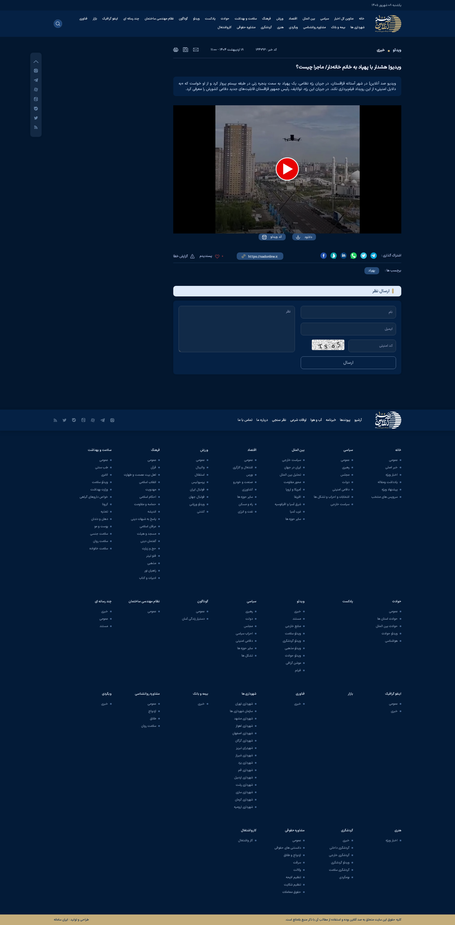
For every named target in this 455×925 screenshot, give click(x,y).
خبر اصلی (391, 467)
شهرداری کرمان (244, 799)
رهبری (345, 467)
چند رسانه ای (131, 18)
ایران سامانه (61, 919)
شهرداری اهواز (244, 726)
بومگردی (344, 877)
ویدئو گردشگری (292, 641)
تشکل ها (247, 655)
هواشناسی (391, 641)
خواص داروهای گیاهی (94, 497)
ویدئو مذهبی (293, 648)
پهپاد (371, 270)
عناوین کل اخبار (344, 18)
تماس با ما (245, 420)
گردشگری (266, 27)
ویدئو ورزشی (197, 504)
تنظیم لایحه (293, 877)
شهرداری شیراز (244, 755)
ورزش (279, 18)
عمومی (393, 460)
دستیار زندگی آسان (193, 618)
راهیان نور (150, 570)
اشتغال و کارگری (243, 467)
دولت (345, 482)
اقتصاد (293, 18)
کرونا (105, 504)
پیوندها (345, 420)
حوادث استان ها (387, 618)
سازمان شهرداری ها (241, 711)
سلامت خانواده (99, 548)
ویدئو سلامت (100, 482)
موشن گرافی (293, 663)
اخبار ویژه (392, 475)
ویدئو (196, 18)
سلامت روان (100, 541)
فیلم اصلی (297, 252)
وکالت (297, 870)
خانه (361, 18)
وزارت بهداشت (99, 489)
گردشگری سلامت (339, 870)
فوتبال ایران (197, 489)
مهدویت (150, 489)
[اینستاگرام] (36, 70)
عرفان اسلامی (148, 526)
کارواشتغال (224, 27)
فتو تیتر (151, 556)
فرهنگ (266, 18)
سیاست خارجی (339, 504)
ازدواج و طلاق (292, 855)
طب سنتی (101, 467)
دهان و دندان (99, 519)
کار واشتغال (245, 840)
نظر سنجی (279, 420)
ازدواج (152, 711)
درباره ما (262, 420)
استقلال (200, 475)
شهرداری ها (357, 27)
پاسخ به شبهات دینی (143, 519)
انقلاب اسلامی (147, 482)
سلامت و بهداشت (246, 18)
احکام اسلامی (147, 497)
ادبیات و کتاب (147, 578)
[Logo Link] (388, 23)
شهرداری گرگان (244, 740)
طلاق (153, 718)
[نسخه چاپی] (175, 49)
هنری (280, 27)
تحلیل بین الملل (290, 475)
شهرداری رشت (244, 785)
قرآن (153, 467)
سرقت (297, 862)
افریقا (297, 497)
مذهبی (151, 563)
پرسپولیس (198, 482)
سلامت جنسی (99, 533)
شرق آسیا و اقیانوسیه (288, 504)
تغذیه (104, 511)
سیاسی (324, 18)
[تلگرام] (36, 80)
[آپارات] (36, 89)
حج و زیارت (149, 548)
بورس (249, 475)
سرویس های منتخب (384, 497)
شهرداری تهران (244, 704)
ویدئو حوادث (390, 633)
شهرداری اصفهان (242, 733)
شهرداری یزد (245, 762)
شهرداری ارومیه (243, 807)
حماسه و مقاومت (145, 504)
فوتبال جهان (197, 497)
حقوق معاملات (291, 892)
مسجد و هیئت (146, 533)
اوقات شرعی (298, 420)
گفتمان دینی (148, 541)
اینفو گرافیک (110, 18)
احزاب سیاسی (244, 633)
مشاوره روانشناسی (314, 27)
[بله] (36, 108)
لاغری (104, 475)
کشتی (201, 511)
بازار (95, 18)
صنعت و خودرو (243, 482)
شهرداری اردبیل (243, 777)
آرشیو (358, 420)
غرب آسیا (295, 511)
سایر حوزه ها (293, 519)
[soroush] (333, 255)
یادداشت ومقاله (388, 482)
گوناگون (183, 18)
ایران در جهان (292, 467)
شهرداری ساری (244, 792)
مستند (297, 618)
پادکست (210, 18)
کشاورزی (247, 489)
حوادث (225, 18)
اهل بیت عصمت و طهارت (140, 475)
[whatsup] (353, 255)
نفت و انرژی (245, 511)
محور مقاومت (292, 482)
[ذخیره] (185, 49)
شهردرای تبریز (244, 748)
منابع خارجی (293, 626)
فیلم (298, 670)
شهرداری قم (245, 770)
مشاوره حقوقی (246, 27)
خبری (381, 50)
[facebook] (323, 255)
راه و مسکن (246, 504)
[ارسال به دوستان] (196, 49)
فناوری (83, 18)
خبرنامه (331, 420)
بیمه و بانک (338, 27)
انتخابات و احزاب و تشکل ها (331, 497)
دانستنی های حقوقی (287, 848)
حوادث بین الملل (387, 626)
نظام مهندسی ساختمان (159, 18)
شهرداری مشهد (243, 718)
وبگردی (293, 27)
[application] (287, 169)
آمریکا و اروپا (293, 489)
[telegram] (373, 255)
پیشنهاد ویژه (390, 489)
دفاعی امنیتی (340, 489)
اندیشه (151, 511)
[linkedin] (343, 255)
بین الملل (309, 18)
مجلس (344, 475)
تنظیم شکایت (292, 884)
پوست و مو (101, 526)
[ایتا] (36, 99)
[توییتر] (36, 118)
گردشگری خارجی (339, 855)
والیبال (200, 467)
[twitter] (363, 255)
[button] (287, 169)
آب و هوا (316, 420)
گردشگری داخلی (339, 848)
